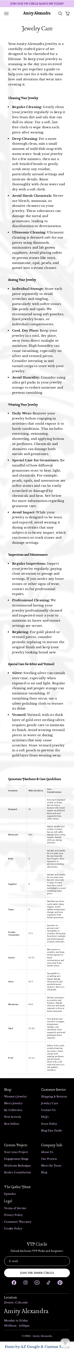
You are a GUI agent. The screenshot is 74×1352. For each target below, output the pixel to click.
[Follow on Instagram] (25, 1282)
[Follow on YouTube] (37, 1282)
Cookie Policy (13, 1228)
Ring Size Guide (51, 1130)
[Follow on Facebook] (14, 1282)
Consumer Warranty (17, 1221)
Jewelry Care (49, 1103)
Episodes (10, 1193)
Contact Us (48, 1110)
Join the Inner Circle (37, 1273)
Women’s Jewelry (16, 1096)
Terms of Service (15, 1208)
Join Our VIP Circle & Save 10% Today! (37, 4)
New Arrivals (12, 1116)
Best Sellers (11, 1123)
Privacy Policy (13, 1215)
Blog (44, 1172)
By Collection (13, 1110)
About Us (47, 1152)
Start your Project (16, 1152)
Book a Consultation (17, 1172)
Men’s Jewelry (13, 1103)
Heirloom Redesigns (17, 1165)
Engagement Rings (16, 1158)
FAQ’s (45, 1116)
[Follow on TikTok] (48, 1282)
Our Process (49, 1158)
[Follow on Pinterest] (60, 1282)
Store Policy (49, 1123)
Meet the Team (51, 1165)
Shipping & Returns (54, 1096)
